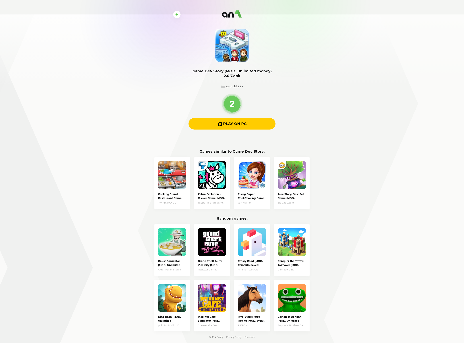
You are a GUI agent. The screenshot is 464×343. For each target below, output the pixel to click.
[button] (232, 124)
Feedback (250, 337)
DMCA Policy (216, 337)
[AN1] (232, 14)
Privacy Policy (234, 337)
